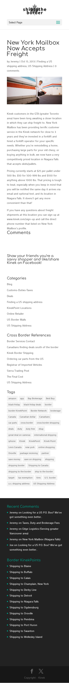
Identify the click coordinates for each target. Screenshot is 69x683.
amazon (12, 398)
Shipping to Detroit (21, 595)
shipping (49, 459)
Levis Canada (14, 447)
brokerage (55, 410)
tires (38, 477)
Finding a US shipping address (24, 302)
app (22, 398)
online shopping (46, 447)
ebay (41, 428)
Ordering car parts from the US (25, 359)
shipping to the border (19, 471)
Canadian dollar (27, 416)
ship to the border (44, 471)
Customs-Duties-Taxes (20, 290)
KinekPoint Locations (19, 308)
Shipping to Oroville (21, 613)
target (11, 477)
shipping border (16, 465)
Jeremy (15, 61)
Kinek (22, 440)
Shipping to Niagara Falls (24, 601)
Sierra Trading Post (18, 370)
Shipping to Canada (38, 465)
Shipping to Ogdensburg (24, 607)
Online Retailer (15, 313)
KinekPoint (34, 440)
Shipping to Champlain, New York (29, 584)
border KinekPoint (17, 410)
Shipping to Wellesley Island (26, 637)
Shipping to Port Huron (23, 625)
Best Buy (50, 398)
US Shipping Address (40, 66)
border (48, 404)
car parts (12, 422)
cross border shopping (48, 422)
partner (45, 453)
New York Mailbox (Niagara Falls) (41, 539)
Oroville (12, 453)
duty (19, 428)
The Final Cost (15, 376)
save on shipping (32, 459)
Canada (12, 416)
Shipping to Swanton (22, 631)
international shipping (45, 434)
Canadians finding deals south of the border (32, 347)
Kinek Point (50, 440)
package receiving (29, 453)
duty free (30, 428)
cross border (27, 422)
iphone (12, 440)
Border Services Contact (21, 341)
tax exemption (25, 477)
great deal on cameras (19, 434)
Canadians (44, 416)
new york (29, 447)
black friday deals (32, 404)
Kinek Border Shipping (20, 353)
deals (11, 428)
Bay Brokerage (35, 398)
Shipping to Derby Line (23, 590)
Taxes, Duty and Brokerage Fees (41, 523)
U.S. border (50, 477)
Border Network (39, 410)
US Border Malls (16, 319)
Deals (10, 296)
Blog (9, 284)
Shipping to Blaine (20, 566)
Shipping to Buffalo (21, 572)
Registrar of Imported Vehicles (24, 364)
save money (14, 459)
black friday (14, 404)
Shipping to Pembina (22, 619)
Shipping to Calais (20, 578)
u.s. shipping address (19, 483)
